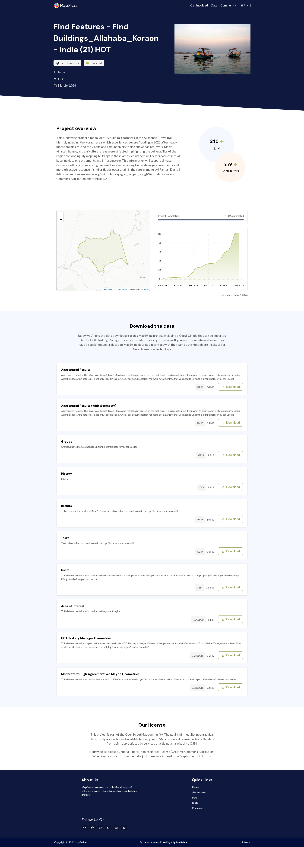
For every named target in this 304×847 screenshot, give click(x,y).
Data (214, 5)
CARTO (145, 289)
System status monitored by (155, 842)
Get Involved (199, 5)
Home (195, 787)
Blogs (195, 802)
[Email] (124, 827)
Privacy (245, 842)
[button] (60, 214)
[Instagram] (100, 827)
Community (228, 5)
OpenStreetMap (122, 289)
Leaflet (109, 289)
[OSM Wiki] (116, 827)
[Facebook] (85, 827)
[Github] (108, 827)
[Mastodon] (92, 827)
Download (233, 386)
